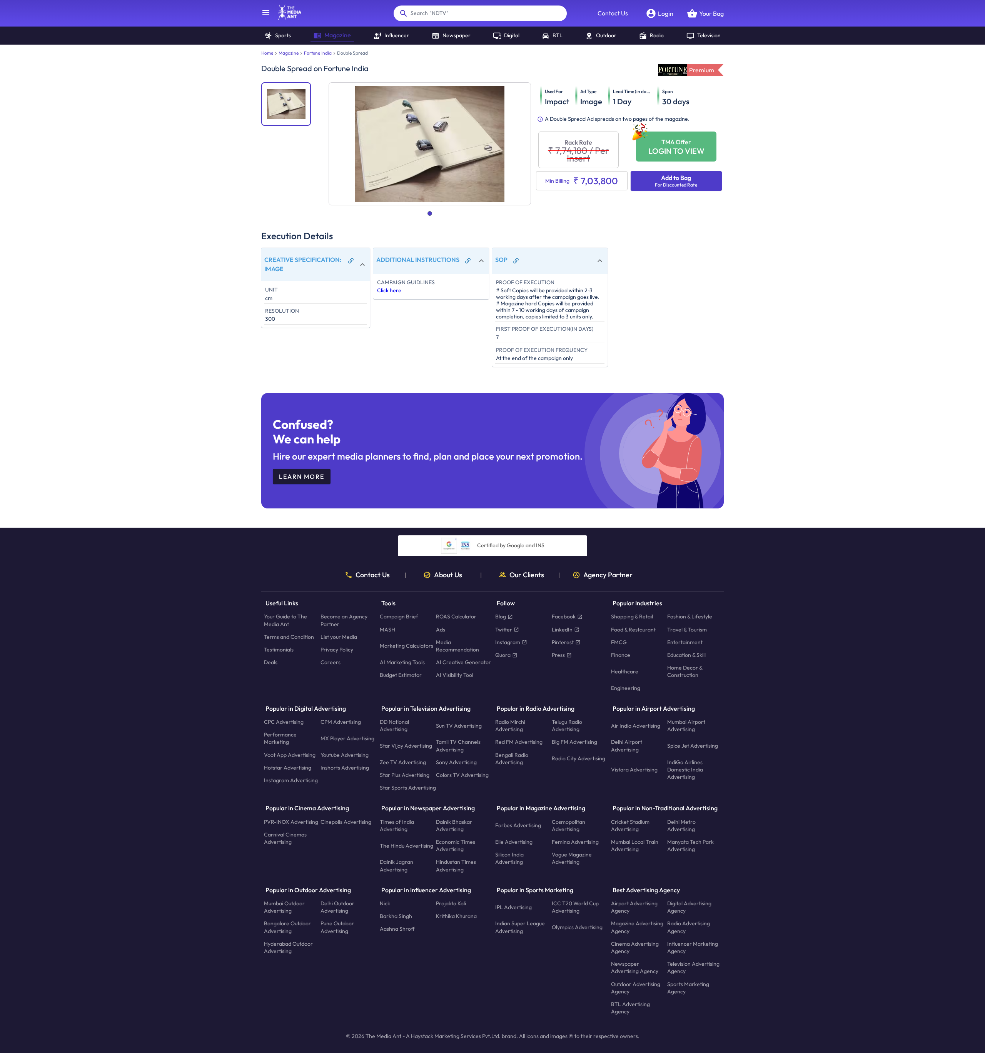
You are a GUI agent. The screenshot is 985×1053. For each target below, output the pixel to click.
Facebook (564, 616)
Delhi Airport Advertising (626, 746)
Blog (500, 616)
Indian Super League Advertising (520, 927)
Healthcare (624, 671)
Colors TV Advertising (462, 774)
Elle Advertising (514, 841)
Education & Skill (686, 654)
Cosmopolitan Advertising (568, 825)
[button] (315, 264)
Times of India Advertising (397, 825)
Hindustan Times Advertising (456, 866)
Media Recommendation (457, 646)
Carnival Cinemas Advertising (285, 838)
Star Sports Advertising (408, 788)
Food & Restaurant (633, 629)
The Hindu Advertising (406, 845)
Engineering (625, 688)
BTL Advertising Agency (630, 1008)
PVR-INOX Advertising (291, 821)
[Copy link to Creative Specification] (351, 260)
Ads (440, 629)
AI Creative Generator (463, 662)
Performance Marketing (280, 738)
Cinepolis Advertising (346, 821)
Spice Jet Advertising (692, 745)
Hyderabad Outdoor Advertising (288, 947)
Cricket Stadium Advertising (630, 825)
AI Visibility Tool (454, 675)
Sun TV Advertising (459, 725)
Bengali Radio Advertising (511, 758)
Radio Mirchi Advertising (510, 725)
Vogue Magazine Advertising (572, 858)
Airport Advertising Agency (634, 907)
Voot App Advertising (290, 754)
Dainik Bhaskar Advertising (454, 825)
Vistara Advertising (634, 769)
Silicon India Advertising (509, 858)
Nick (385, 903)
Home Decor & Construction (684, 672)
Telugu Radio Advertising (567, 725)
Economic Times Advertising (455, 845)
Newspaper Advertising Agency (634, 968)
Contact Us (613, 13)
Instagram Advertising (291, 780)
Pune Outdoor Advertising (337, 927)
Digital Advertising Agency (689, 907)
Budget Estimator (401, 675)
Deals (270, 662)
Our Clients (526, 575)
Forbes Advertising (518, 825)
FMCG (619, 642)
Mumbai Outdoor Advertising (284, 907)
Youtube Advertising (345, 754)
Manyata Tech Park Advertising (690, 845)
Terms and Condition (289, 636)
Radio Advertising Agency (688, 927)
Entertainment (685, 642)
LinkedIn (562, 629)
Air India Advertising (635, 725)
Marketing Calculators (406, 646)
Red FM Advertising (519, 742)
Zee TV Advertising (403, 762)
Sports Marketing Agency (688, 988)
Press (558, 654)
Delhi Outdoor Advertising (337, 907)
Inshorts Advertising (345, 767)
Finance (620, 654)
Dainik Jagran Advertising (396, 866)
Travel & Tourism (687, 629)
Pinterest (563, 642)
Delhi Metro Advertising (681, 825)
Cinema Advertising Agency (635, 947)
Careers (331, 662)
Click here (389, 290)
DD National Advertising (394, 725)
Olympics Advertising (577, 927)
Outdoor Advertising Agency (635, 988)
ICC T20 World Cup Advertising (575, 907)
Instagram (507, 642)
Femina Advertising (575, 841)
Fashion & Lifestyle (689, 616)
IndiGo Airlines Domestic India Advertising (685, 769)
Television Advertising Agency (693, 968)
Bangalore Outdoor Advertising (287, 927)
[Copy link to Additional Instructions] (467, 260)
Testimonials (279, 649)
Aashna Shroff (397, 929)
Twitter (503, 629)
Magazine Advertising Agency (637, 927)
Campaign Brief (399, 616)
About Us (448, 575)
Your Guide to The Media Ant (285, 620)
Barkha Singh (396, 916)
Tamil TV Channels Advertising (458, 746)
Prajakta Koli (451, 903)
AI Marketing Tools (402, 662)
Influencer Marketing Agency (692, 947)
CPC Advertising (284, 721)
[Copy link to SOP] (516, 260)
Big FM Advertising (574, 742)
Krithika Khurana (456, 916)
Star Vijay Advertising (406, 745)
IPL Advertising (513, 907)
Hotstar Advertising (287, 767)
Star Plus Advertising (404, 774)
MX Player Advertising (347, 738)
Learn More (301, 476)
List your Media (339, 636)
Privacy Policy (337, 649)
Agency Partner (608, 575)
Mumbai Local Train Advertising (634, 845)
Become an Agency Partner (344, 620)
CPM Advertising (341, 721)
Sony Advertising (456, 762)
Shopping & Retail (632, 616)
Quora (503, 654)
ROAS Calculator (456, 616)
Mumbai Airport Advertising (686, 725)
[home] (285, 18)
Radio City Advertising (578, 758)
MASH (387, 629)
